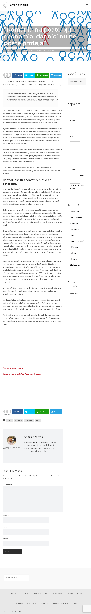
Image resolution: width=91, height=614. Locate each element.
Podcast (73, 253)
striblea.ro (33, 442)
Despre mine (44, 603)
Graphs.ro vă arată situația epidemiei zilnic (22, 374)
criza (9, 420)
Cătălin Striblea (23, 50)
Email (5, 527)
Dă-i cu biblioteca (76, 217)
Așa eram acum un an (13, 368)
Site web (6, 539)
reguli (38, 420)
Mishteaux (74, 223)
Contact (74, 603)
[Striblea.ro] (16, 5)
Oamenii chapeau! (77, 241)
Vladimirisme (75, 265)
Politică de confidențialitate (59, 603)
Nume (6, 516)
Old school (74, 247)
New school (74, 229)
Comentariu (7, 484)
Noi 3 (72, 235)
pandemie (29, 420)
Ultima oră (37, 50)
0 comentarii (49, 50)
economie (18, 420)
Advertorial (74, 211)
